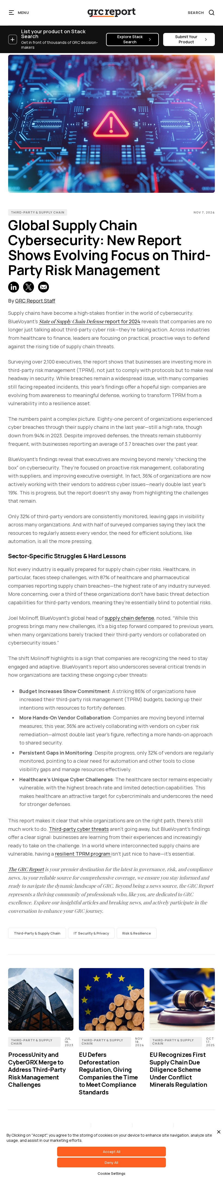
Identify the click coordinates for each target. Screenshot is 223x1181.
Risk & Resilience (136, 933)
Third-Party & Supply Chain (37, 212)
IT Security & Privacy (91, 933)
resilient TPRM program (83, 853)
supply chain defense (129, 618)
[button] (19, 12)
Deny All (111, 1162)
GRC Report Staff (35, 300)
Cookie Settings (111, 1173)
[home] (111, 12)
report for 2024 (89, 321)
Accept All (111, 1151)
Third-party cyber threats (79, 829)
